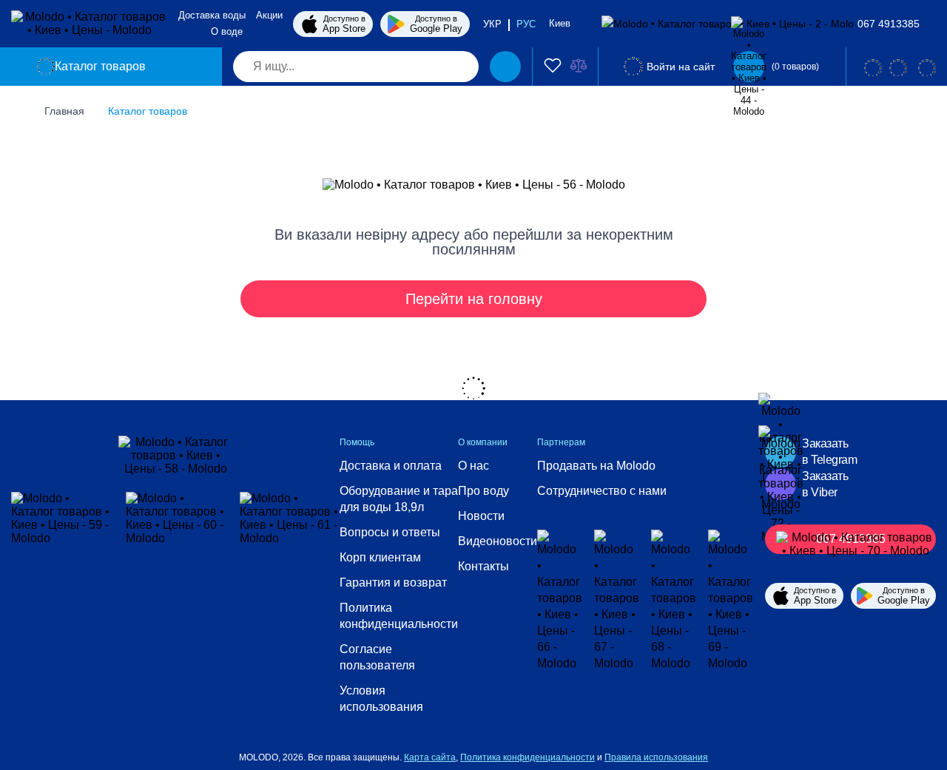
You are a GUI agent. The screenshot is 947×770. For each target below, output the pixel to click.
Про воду (483, 490)
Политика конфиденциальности (399, 615)
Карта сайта (430, 757)
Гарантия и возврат (393, 582)
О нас (473, 465)
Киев (561, 23)
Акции (269, 15)
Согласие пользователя (377, 657)
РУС (526, 24)
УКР (492, 24)
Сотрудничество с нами (602, 490)
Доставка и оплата (391, 465)
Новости (481, 516)
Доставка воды (212, 15)
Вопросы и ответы (390, 532)
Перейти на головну (473, 299)
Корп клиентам (380, 557)
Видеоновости (497, 541)
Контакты (483, 566)
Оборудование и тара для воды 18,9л (399, 498)
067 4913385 (888, 24)
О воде (227, 31)
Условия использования (381, 698)
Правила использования (656, 757)
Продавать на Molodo (596, 465)
